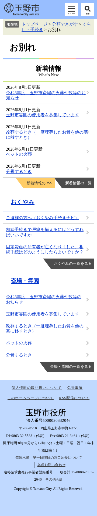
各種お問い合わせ (51, 465)
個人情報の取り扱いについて (37, 388)
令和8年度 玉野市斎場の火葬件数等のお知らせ (43, 299)
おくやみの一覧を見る (73, 264)
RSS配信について (74, 398)
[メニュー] (71, 9)
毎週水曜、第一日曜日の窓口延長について (48, 458)
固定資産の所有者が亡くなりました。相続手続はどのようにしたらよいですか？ (45, 249)
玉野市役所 (21, 9)
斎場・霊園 (25, 281)
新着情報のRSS (39, 183)
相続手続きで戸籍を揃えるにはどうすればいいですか (45, 232)
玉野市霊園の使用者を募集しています (42, 115)
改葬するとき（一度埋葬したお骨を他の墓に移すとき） (45, 328)
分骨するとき (19, 171)
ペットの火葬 (19, 154)
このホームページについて (31, 398)
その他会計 (54, 479)
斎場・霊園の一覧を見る (71, 367)
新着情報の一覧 (78, 183)
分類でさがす (65, 24)
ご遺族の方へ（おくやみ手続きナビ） (42, 217)
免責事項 (74, 388)
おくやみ (22, 202)
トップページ (34, 24)
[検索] (87, 9)
